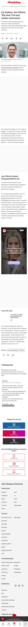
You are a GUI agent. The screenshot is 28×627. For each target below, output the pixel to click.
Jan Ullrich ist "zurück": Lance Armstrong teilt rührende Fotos (16, 316)
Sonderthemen (17, 572)
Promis (7, 6)
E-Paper (4, 575)
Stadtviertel (4, 495)
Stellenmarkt (17, 517)
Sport (15, 492)
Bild (3, 131)
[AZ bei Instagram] (19, 586)
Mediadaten (17, 562)
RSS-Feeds (4, 527)
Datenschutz (5, 596)
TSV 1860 (4, 505)
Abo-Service (5, 572)
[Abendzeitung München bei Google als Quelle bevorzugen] (21, 38)
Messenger (4, 524)
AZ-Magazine (17, 569)
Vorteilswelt (5, 540)
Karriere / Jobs (5, 565)
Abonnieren (4, 569)
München (4, 492)
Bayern (3, 498)
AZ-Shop (16, 565)
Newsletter (4, 520)
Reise (15, 502)
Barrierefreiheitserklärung (8, 600)
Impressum (4, 590)
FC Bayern (4, 502)
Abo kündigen (5, 603)
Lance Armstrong (13, 350)
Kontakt (3, 578)
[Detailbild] (25, 43)
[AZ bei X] (23, 586)
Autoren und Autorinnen (7, 562)
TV (14, 495)
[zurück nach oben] (14, 616)
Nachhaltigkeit (17, 505)
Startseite (3, 6)
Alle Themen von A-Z (7, 517)
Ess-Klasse (4, 537)
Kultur (15, 498)
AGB (3, 593)
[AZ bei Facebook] (16, 586)
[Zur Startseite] (14, 3)
